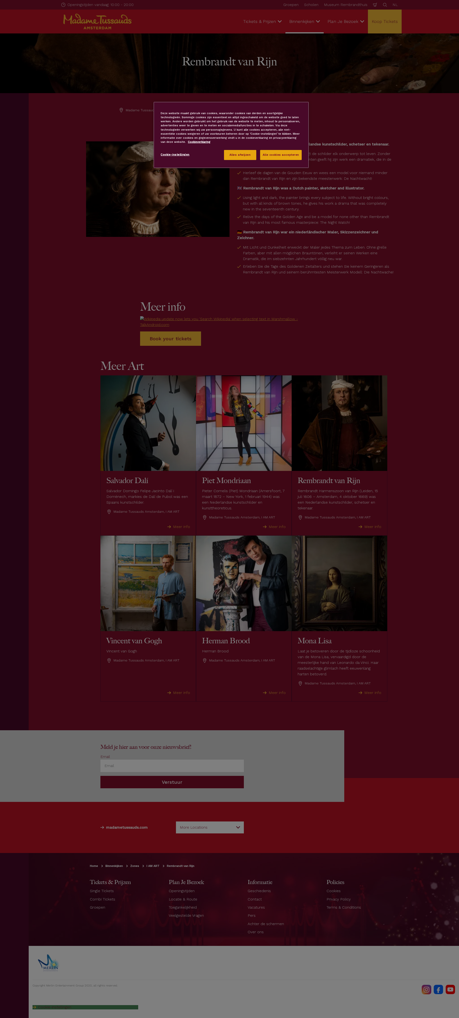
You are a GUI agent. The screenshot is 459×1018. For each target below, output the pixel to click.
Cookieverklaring (199, 142)
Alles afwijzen (240, 154)
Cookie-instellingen (175, 154)
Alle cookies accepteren (281, 154)
